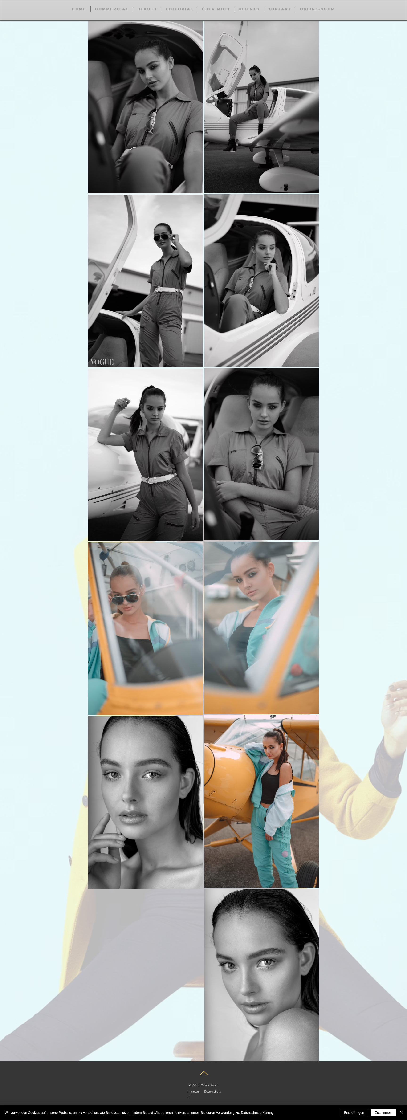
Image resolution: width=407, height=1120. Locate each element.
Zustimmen (383, 1112)
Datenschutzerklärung (257, 1112)
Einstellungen (354, 1112)
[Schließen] (401, 1112)
